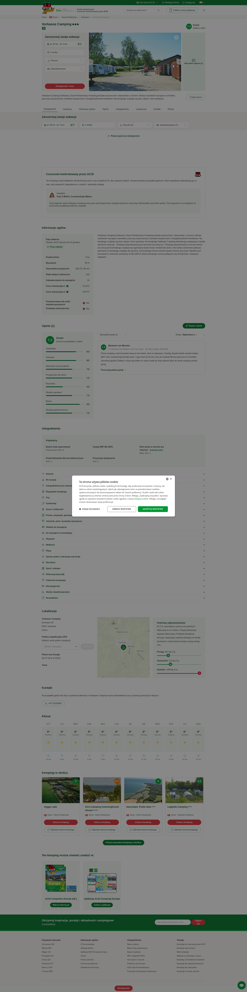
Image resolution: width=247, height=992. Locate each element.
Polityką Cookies (141, 499)
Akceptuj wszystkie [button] (153, 509)
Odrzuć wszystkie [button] (121, 509)
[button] (89, 509)
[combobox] (167, 479)
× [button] (171, 479)
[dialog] (123, 496)
